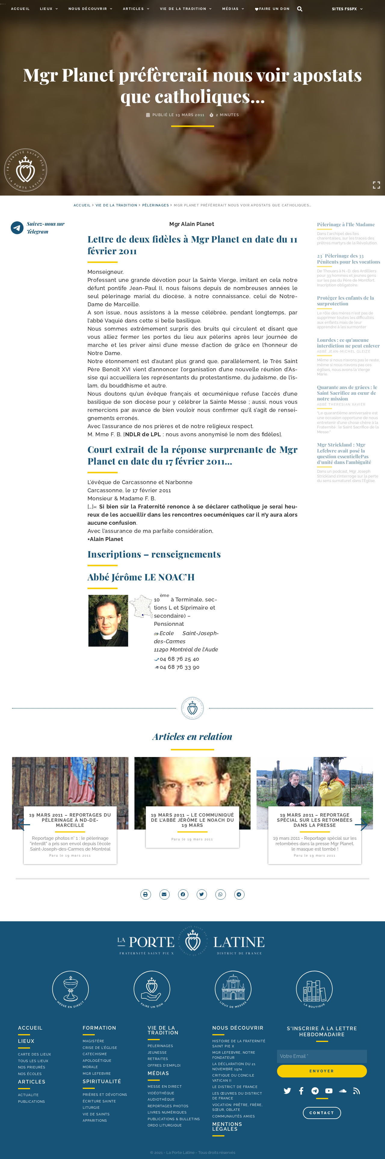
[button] (300, 9)
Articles (133, 9)
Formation (99, 1028)
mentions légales (227, 1126)
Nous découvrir (88, 9)
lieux (26, 1041)
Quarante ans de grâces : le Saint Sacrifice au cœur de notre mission (347, 393)
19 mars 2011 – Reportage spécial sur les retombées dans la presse (315, 820)
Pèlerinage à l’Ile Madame (346, 224)
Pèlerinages (155, 205)
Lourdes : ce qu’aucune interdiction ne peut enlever (348, 343)
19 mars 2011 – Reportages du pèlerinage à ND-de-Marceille (70, 820)
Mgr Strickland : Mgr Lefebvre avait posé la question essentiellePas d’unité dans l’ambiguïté (344, 453)
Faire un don (274, 9)
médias (158, 1073)
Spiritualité (102, 1081)
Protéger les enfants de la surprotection (345, 301)
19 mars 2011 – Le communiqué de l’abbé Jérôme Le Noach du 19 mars (192, 820)
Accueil (20, 9)
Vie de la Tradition (183, 9)
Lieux (46, 9)
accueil (82, 205)
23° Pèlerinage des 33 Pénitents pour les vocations (348, 258)
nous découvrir (238, 1028)
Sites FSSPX (344, 9)
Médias (230, 9)
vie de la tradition (163, 1030)
